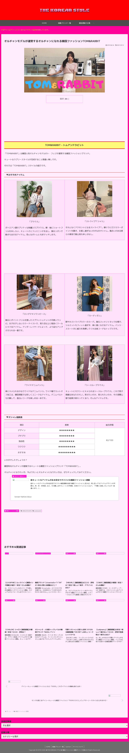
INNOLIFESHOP (26, 511)
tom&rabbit (37, 511)
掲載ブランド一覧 (58, 747)
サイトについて (78, 747)
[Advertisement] (64, 119)
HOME (48, 747)
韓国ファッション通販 (12, 511)
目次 (62, 98)
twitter (68, 747)
